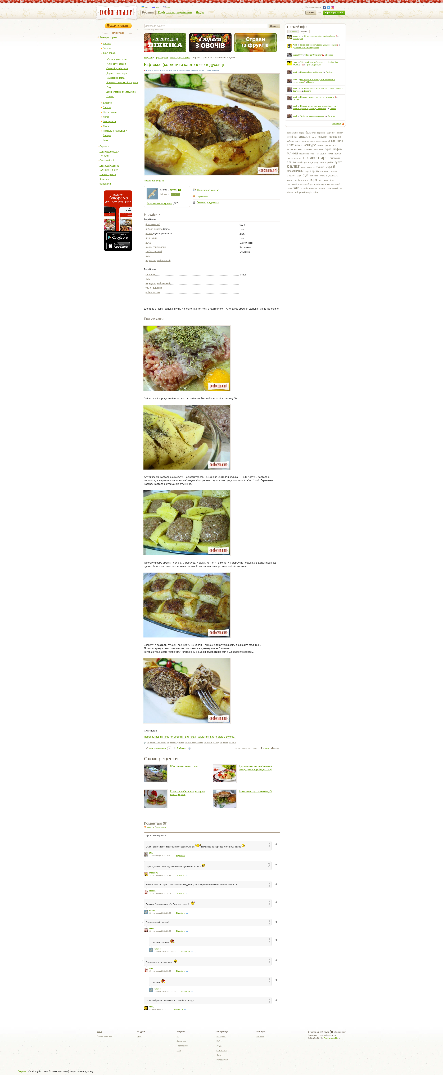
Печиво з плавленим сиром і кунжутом (317, 97)
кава (297, 141)
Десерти (107, 102)
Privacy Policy (222, 1060)
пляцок (291, 162)
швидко (322, 188)
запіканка (335, 136)
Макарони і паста (115, 78)
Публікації (293, 31)
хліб (296, 188)
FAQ (218, 1041)
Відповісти (180, 856)
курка (327, 149)
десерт (304, 137)
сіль (148, 256)
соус (299, 176)
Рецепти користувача (159, 203)
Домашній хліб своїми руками (306, 47)
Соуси (106, 126)
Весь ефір (336, 123)
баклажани (292, 133)
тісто (331, 180)
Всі (178, 1036)
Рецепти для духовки (208, 202)
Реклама (260, 1036)
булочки (310, 132)
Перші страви (110, 112)
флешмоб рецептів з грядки (314, 184)
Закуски (107, 48)
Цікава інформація (109, 165)
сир (307, 171)
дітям (314, 137)
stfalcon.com (340, 1032)
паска (337, 153)
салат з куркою (307, 167)
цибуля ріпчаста (154, 229)
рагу (316, 162)
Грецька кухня (197, 70)
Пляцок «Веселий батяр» (311, 72)
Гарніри (107, 135)
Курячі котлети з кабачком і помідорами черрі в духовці (255, 768)
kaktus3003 (297, 55)
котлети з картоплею (194, 742)
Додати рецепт (119, 25)
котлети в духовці (211, 742)
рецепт (323, 162)
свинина (320, 167)
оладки (321, 153)
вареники (321, 133)
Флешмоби (105, 183)
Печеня (110, 96)
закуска (322, 136)
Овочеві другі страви (117, 68)
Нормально (202, 196)
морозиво (304, 154)
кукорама (318, 149)
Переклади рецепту (154, 180)
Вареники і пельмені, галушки (122, 82)
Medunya (153, 873)
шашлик (313, 188)
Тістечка (331, 116)
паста (290, 158)
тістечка (323, 180)
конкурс (310, 145)
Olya (151, 1007)
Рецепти (148, 12)
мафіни (337, 149)
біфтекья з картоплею (156, 742)
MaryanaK (297, 36)
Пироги (310, 82)
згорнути (150, 827)
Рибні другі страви (116, 64)
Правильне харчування (115, 131)
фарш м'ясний (153, 224)
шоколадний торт (335, 188)
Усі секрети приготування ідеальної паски (318, 45)
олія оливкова (153, 292)
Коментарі (304, 31)
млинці (292, 153)
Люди (200, 12)
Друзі (218, 1055)
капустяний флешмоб (320, 141)
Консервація (109, 121)
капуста (305, 141)
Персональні (182, 1046)
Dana (151, 928)
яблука (290, 192)
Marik (295, 72)
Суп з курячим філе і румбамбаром (319, 36)
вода (148, 242)
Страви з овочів (212, 70)
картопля (337, 140)
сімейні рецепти (301, 180)
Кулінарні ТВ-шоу (109, 169)
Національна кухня (109, 151)
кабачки (290, 141)
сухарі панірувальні (156, 247)
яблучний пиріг (303, 192)
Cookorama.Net (331, 1038)
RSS (343, 124)
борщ (301, 133)
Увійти (310, 12)
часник (149, 233)
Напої (106, 116)
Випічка (107, 43)
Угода (219, 1046)
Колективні (181, 1041)
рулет (338, 162)
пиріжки (335, 158)
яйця (315, 192)
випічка (292, 137)
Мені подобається (157, 748)
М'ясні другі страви (116, 59)
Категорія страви (108, 37)
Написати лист (179, 190)
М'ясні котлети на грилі (183, 766)
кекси (298, 145)
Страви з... (105, 146)
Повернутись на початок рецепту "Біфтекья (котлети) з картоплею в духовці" (190, 736)
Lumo (295, 62)
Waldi (295, 45)
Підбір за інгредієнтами (175, 12)
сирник (314, 171)
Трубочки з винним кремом (312, 116)
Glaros (266, 748)
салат (293, 166)
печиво (310, 157)
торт (313, 179)
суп (305, 175)
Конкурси (104, 179)
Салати (107, 107)
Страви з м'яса (183, 70)
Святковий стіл (107, 160)
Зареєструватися (334, 12)
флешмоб (292, 184)
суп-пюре (314, 176)
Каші (105, 140)
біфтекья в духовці (175, 742)
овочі (312, 154)
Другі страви (109, 53)
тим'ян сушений (154, 251)
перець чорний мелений (158, 260)
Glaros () (169, 189)
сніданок (291, 176)
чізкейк (304, 188)
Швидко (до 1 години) (208, 190)
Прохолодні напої (313, 65)
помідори (302, 162)
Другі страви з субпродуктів (121, 92)
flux (151, 968)
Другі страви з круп (116, 73)
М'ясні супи (298, 39)
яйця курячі (151, 238)
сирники (324, 171)
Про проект (221, 1036)
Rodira (152, 891)
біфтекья (224, 742)
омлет (330, 154)
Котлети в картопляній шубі (255, 791)
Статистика (221, 1050)
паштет (298, 158)
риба (330, 162)
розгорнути (161, 827)
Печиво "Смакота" (313, 55)
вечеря (340, 133)
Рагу (108, 87)
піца (310, 162)
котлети (308, 149)
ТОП (179, 1050)
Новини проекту (108, 174)
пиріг (323, 157)
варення (331, 133)
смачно (333, 171)
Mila (151, 853)
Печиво (329, 55)
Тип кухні (104, 155)
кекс (290, 145)
